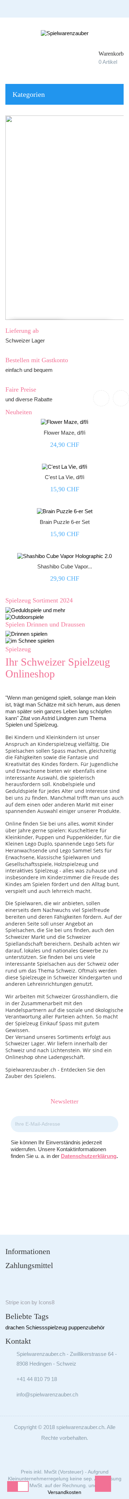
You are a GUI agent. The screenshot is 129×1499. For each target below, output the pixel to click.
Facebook (55, 1183)
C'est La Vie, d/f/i (64, 477)
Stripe (12, 1302)
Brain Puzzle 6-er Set (65, 522)
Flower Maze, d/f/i (64, 433)
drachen (14, 1327)
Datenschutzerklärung (88, 1156)
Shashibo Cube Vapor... (64, 566)
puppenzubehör (86, 1327)
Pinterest (74, 1183)
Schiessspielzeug (46, 1327)
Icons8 (46, 1302)
